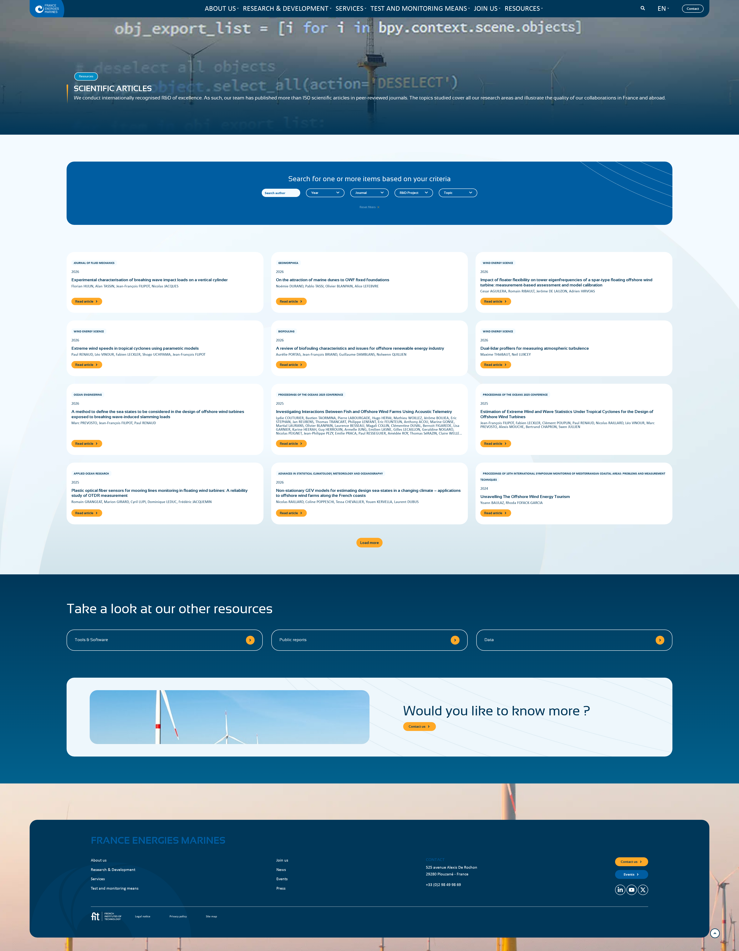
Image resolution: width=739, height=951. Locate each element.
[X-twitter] (643, 890)
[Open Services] (365, 8)
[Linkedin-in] (620, 890)
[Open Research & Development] (330, 8)
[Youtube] (631, 890)
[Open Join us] (499, 8)
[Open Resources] (542, 8)
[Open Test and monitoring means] (469, 8)
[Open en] (668, 8)
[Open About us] (238, 8)
